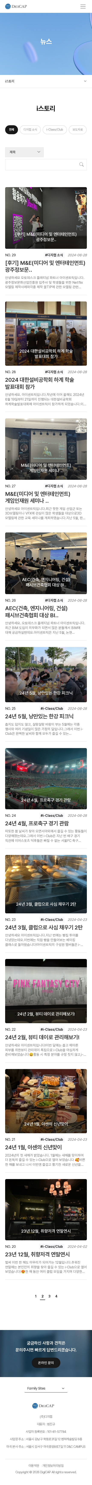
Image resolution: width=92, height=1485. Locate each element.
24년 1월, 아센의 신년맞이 (33, 1147)
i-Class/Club (54, 129)
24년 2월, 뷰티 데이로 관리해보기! (42, 1037)
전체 (11, 129)
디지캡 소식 (30, 129)
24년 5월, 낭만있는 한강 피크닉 (39, 716)
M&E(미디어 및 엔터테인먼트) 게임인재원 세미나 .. (37, 497)
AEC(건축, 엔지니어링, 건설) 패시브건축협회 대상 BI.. (36, 612)
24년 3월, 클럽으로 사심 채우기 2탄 (44, 927)
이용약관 (33, 1466)
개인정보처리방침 (53, 1466)
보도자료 (78, 129)
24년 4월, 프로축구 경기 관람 (37, 823)
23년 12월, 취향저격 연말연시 (37, 1254)
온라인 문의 (46, 1363)
